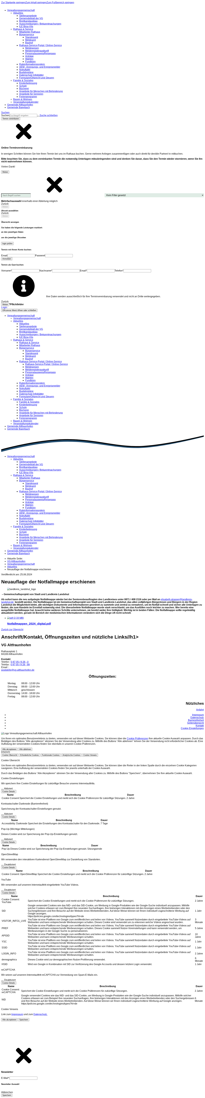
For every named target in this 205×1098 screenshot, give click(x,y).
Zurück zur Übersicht (12, 629)
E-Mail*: (5, 1078)
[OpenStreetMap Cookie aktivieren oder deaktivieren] (2, 865)
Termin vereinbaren (10, 119)
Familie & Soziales (29, 402)
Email (4, 255)
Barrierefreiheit (196, 720)
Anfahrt (200, 709)
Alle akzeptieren (9, 749)
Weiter (5, 172)
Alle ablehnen (25, 749)
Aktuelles (24, 323)
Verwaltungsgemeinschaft (27, 318)
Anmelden (6, 259)
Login (4, 307)
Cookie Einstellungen (192, 728)
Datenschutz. (40, 1014)
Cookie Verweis (90, 755)
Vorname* (6, 270)
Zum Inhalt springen (36, 2)
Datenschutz (197, 717)
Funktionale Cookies (51, 755)
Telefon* (119, 270)
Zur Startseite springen (13, 2)
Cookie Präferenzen (137, 738)
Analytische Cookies (71, 755)
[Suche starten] (38, 116)
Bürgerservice (32, 350)
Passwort (40, 255)
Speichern (23, 1020)
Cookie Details (8, 791)
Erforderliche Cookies (29, 755)
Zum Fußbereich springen (60, 2)
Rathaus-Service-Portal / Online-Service (46, 364)
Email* (83, 270)
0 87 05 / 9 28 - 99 (20, 664)
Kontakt (200, 725)
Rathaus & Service (29, 342)
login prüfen (7, 243)
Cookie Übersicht (9, 755)
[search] (23, 115)
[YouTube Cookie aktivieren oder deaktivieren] (2, 890)
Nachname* (45, 270)
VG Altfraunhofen (16, 561)
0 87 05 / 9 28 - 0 (20, 662)
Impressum (198, 715)
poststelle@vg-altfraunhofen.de (17, 670)
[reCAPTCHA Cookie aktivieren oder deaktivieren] (2, 980)
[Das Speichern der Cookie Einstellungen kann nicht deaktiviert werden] (2, 789)
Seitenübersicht (195, 723)
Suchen (5, 115)
